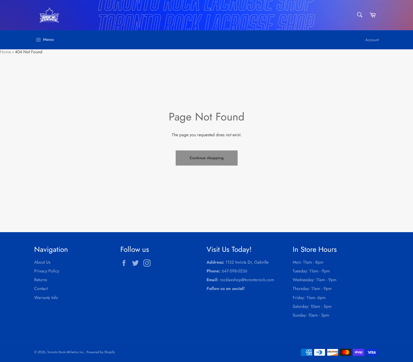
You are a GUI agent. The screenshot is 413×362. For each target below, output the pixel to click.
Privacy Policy (46, 271)
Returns (40, 280)
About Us (42, 262)
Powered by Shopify (100, 352)
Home (5, 52)
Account (372, 40)
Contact (41, 288)
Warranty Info (46, 298)
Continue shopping (207, 158)
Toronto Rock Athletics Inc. (66, 352)
